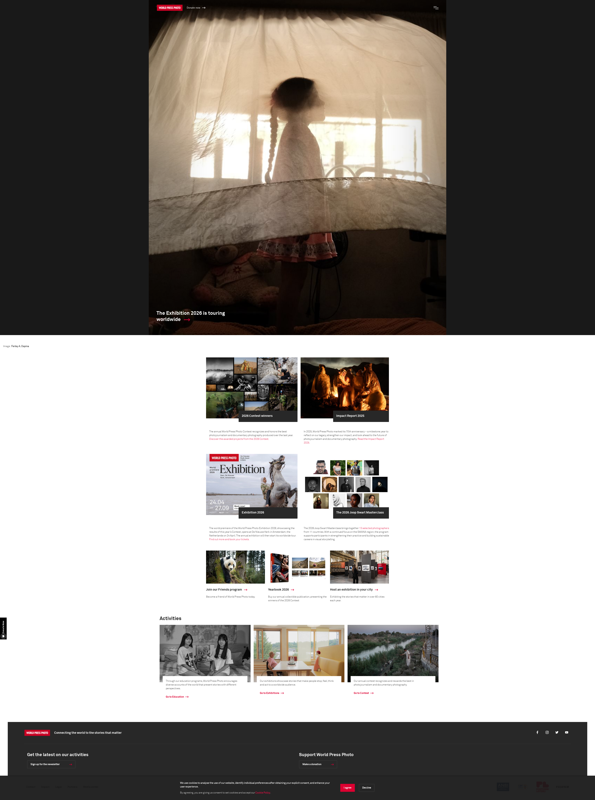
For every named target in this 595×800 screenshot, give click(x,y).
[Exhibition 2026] (252, 484)
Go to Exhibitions (269, 693)
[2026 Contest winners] (252, 388)
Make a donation (311, 764)
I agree (347, 788)
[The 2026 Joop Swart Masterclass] (346, 484)
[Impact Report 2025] (346, 388)
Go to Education (175, 697)
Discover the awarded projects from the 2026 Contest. (239, 439)
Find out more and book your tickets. (229, 539)
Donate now (194, 8)
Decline (366, 788)
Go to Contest (361, 693)
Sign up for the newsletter (45, 764)
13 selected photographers (374, 528)
